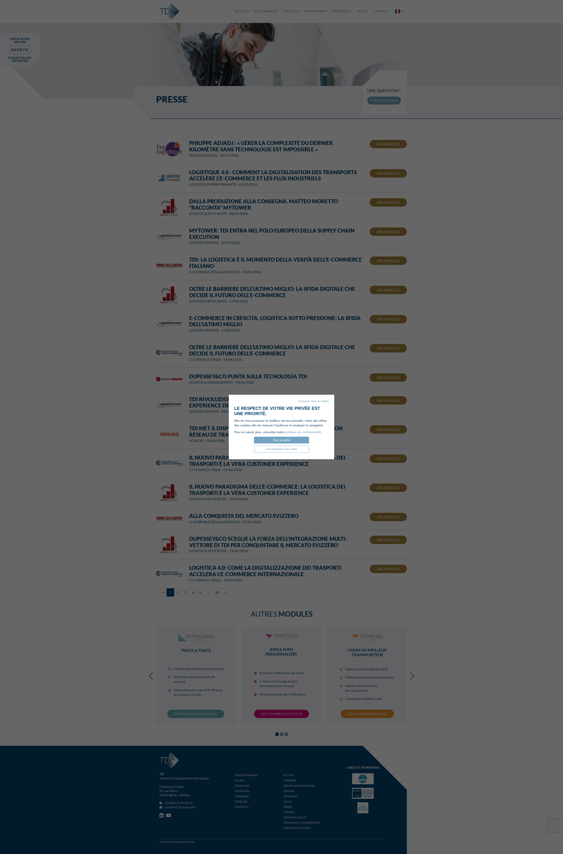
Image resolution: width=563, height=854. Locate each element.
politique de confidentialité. (303, 432)
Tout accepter (281, 440)
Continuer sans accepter (313, 401)
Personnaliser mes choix (281, 449)
